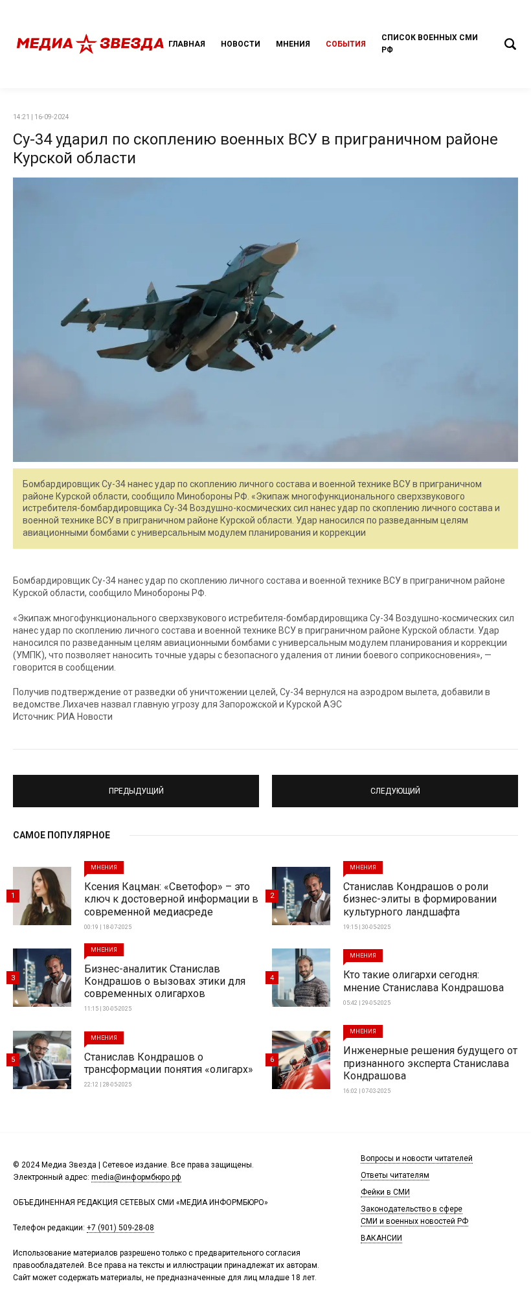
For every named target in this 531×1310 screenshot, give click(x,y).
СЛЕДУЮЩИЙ (395, 785)
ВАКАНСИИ (381, 1238)
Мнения (293, 44)
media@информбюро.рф (136, 1177)
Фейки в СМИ (385, 1192)
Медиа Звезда (90, 44)
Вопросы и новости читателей (417, 1158)
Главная (186, 44)
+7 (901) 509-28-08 (120, 1227)
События (346, 44)
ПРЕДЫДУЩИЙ (136, 785)
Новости (240, 44)
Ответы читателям (395, 1175)
